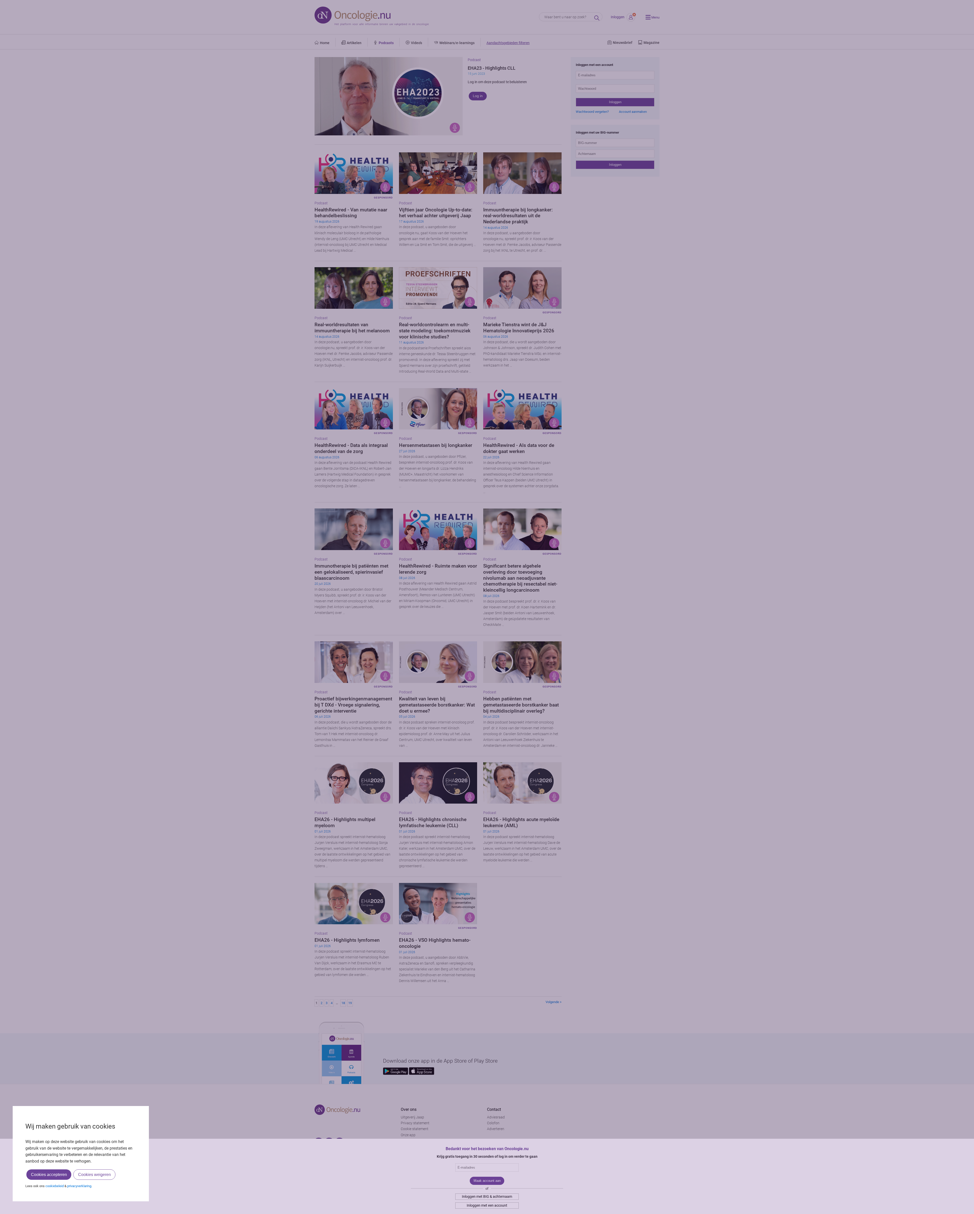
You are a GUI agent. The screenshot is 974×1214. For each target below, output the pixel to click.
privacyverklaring (79, 1186)
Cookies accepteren (49, 1174)
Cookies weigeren (94, 1174)
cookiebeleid (54, 1186)
